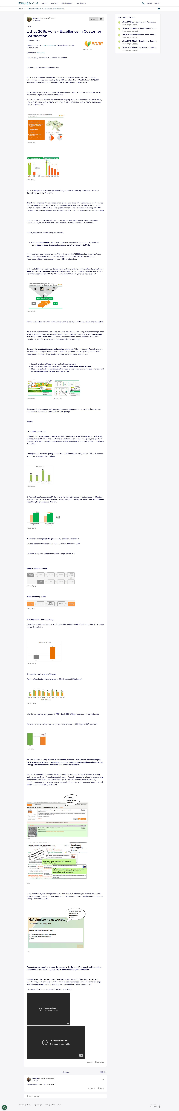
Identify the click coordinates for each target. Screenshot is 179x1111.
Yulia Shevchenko (49, 45)
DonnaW (35, 1078)
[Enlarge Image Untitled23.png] (46, 694)
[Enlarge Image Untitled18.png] (40, 474)
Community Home (25, 1105)
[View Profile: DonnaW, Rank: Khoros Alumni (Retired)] (29, 1079)
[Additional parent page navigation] (25, 8)
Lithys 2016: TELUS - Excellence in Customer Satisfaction (140, 41)
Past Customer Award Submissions (54, 8)
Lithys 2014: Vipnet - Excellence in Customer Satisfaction (139, 47)
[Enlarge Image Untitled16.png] (40, 388)
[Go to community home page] (28, 3)
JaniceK (35, 18)
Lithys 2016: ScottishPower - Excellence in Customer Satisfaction (139, 35)
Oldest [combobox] (103, 1072)
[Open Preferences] (4, 1107)
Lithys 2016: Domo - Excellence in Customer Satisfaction (139, 28)
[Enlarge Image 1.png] (58, 815)
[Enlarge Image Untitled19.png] (44, 518)
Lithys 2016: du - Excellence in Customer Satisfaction (138, 22)
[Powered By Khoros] (155, 1106)
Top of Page (38, 1105)
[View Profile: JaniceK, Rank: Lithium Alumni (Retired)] (29, 19)
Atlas (20, 8)
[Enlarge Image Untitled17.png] (67, 389)
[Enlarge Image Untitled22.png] (44, 651)
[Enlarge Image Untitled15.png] (45, 295)
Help (59, 1105)
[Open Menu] (159, 8)
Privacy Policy (50, 1105)
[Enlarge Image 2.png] (58, 861)
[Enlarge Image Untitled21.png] (51, 603)
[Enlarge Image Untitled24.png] (37, 740)
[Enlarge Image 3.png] (58, 928)
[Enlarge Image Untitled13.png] (44, 167)
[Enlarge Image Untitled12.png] (46, 127)
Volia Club (41, 53)
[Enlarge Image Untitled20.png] (51, 578)
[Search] (143, 3)
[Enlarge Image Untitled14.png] (93, 44)
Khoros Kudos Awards (34, 8)
